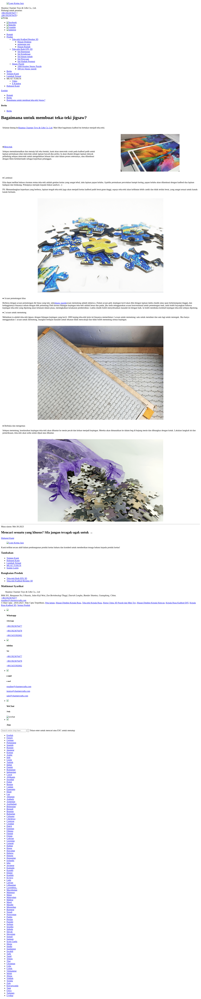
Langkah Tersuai (14, 76)
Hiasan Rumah (24, 47)
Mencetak (8, 147)
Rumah (10, 34)
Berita (9, 71)
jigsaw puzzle (60, 303)
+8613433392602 (14, 635)
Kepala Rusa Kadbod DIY (177, 603)
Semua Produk (23, 605)
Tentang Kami (13, 74)
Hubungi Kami (13, 86)
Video (14, 81)
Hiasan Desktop (24, 42)
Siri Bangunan (24, 51)
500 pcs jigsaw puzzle (27, 69)
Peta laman (50, 603)
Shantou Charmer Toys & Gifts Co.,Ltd (35, 128)
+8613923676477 (9, 13)
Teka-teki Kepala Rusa (92, 603)
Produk (10, 37)
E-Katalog (16, 83)
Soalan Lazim (12, 568)
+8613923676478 (9, 15)
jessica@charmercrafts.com (18, 691)
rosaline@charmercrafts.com (13, 600)
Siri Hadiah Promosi (26, 61)
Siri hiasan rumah (25, 56)
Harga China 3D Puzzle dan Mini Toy (119, 603)
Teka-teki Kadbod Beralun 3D (25, 39)
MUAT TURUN (14, 565)
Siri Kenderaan (24, 54)
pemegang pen (24, 44)
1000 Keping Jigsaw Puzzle (30, 66)
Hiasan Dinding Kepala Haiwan (151, 603)
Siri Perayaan (23, 59)
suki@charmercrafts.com (17, 696)
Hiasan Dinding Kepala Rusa (68, 603)
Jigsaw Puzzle (18, 64)
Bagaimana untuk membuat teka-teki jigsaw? (26, 100)
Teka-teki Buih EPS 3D (22, 49)
